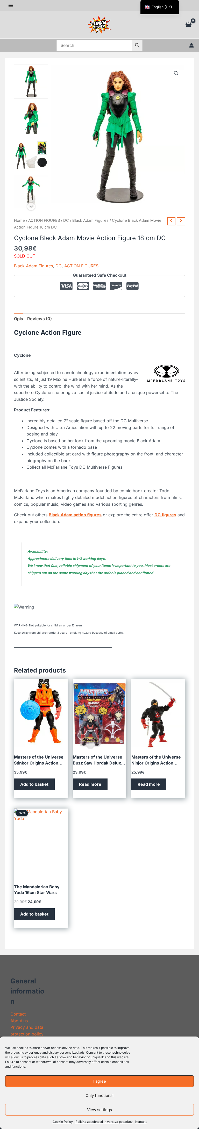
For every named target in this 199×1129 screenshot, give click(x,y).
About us (19, 1020)
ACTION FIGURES (44, 220)
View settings (99, 1109)
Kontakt (141, 1122)
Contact (18, 1014)
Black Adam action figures (75, 514)
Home (19, 220)
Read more (90, 784)
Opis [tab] (18, 318)
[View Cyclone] (31, 81)
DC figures (165, 514)
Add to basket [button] (34, 784)
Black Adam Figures (90, 220)
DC (66, 220)
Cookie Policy (63, 1122)
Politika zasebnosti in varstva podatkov (104, 1122)
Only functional (99, 1095)
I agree (99, 1081)
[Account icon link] (191, 45)
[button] (176, 73)
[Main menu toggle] (10, 5)
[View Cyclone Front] (31, 192)
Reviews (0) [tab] (39, 318)
